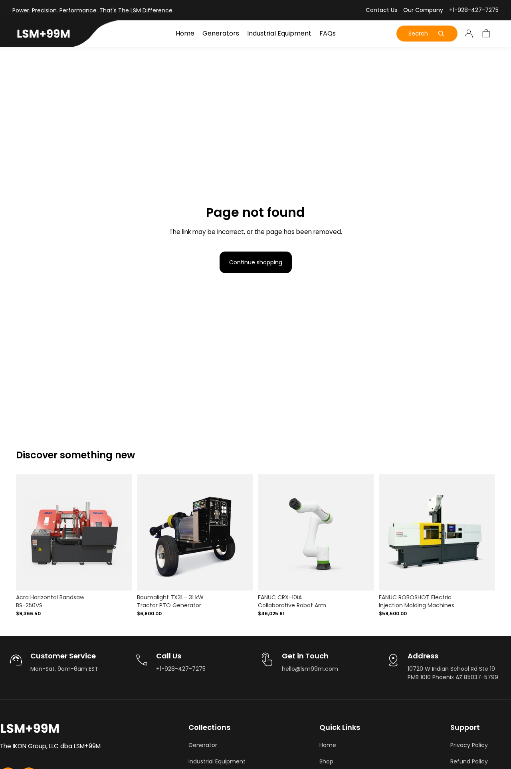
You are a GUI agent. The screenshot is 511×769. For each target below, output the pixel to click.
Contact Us (381, 10)
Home (327, 745)
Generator (202, 745)
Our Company (423, 10)
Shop (326, 761)
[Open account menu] (468, 33)
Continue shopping (255, 262)
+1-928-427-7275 (474, 10)
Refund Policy (469, 761)
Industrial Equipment (217, 761)
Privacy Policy (469, 745)
